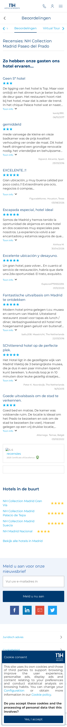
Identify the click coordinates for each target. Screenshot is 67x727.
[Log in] (55, 6)
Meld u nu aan (33, 596)
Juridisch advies (13, 637)
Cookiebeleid (11, 650)
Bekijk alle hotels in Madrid (23, 541)
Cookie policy (41, 694)
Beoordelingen (25, 28)
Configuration (14, 690)
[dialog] (33, 688)
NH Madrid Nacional (17, 531)
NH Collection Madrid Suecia (18, 523)
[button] (4, 18)
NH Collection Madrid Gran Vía (22, 503)
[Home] (11, 6)
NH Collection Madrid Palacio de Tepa (18, 513)
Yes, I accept (33, 719)
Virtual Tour (51, 28)
